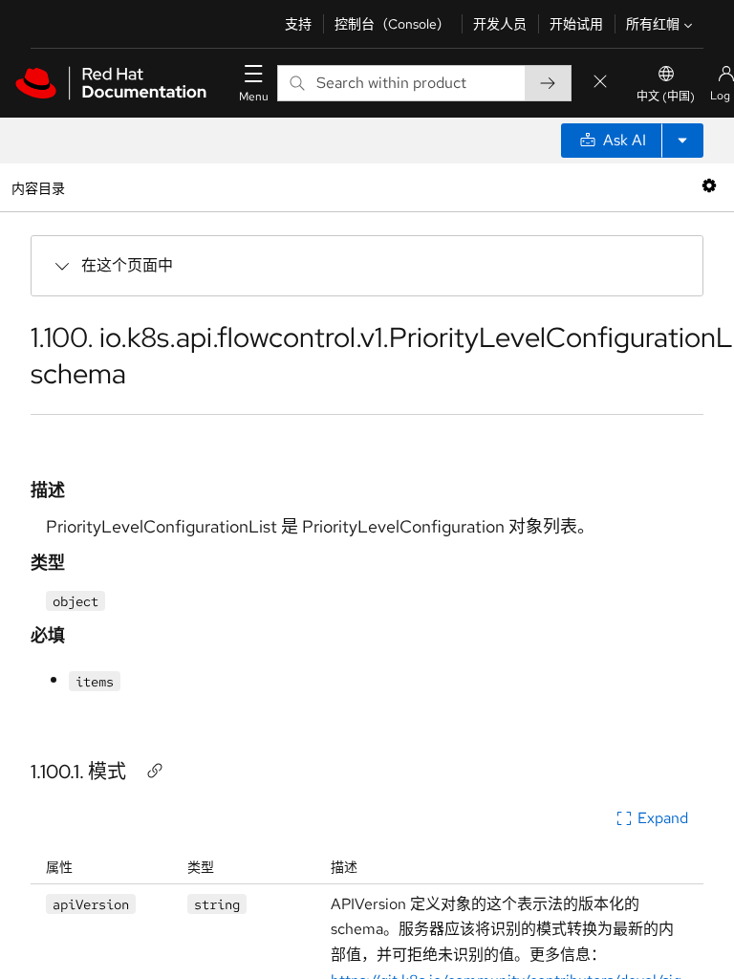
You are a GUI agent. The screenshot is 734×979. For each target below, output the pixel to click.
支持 (298, 24)
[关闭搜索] (600, 83)
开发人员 (500, 24)
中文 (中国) (666, 96)
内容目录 (38, 187)
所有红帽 (653, 24)
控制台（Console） (392, 24)
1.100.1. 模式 (78, 771)
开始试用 (576, 24)
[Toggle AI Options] (682, 140)
